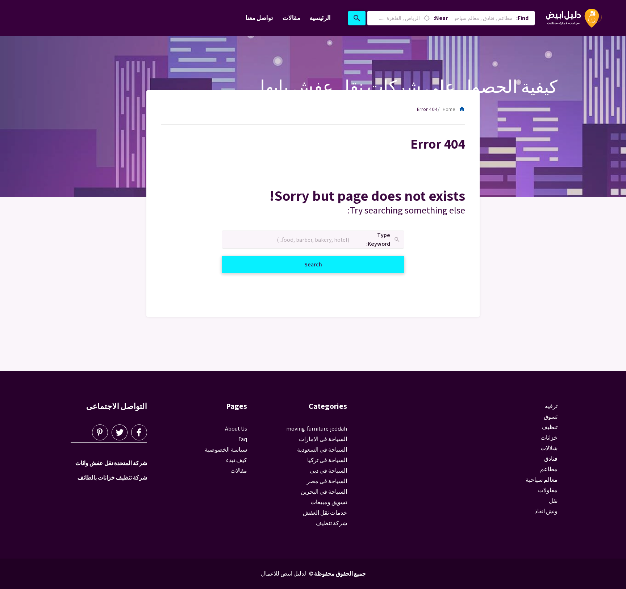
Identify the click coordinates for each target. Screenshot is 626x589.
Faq (242, 439)
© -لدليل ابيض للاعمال (287, 573)
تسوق (551, 416)
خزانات (549, 437)
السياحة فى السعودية (322, 449)
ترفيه (551, 406)
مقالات (291, 18)
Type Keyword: (383, 239)
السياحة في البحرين (324, 491)
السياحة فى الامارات (323, 439)
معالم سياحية (542, 480)
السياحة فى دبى (328, 470)
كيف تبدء (236, 460)
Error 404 (427, 109)
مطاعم (549, 469)
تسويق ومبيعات (328, 502)
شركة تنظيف (331, 523)
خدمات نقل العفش (325, 513)
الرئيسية (320, 18)
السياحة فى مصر (327, 481)
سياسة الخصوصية (226, 449)
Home (454, 109)
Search (304, 264)
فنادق (551, 459)
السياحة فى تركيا (327, 460)
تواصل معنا (259, 18)
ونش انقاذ (546, 511)
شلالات (549, 448)
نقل (553, 501)
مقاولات (548, 490)
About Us (236, 428)
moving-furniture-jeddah (316, 428)
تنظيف (550, 427)
